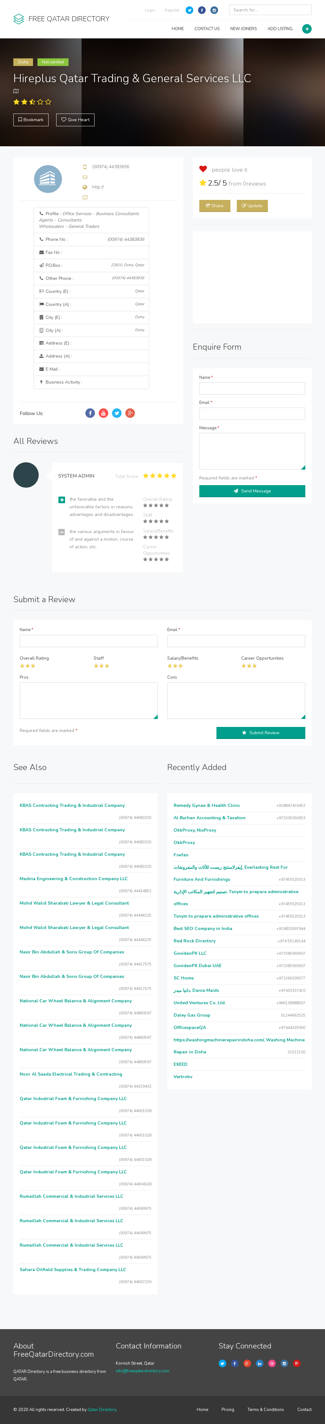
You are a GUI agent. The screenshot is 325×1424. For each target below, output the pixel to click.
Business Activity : (63, 382)
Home (202, 1410)
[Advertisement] (252, 277)
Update (255, 206)
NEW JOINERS (243, 29)
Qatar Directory (102, 1410)
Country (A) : (94, 304)
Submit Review (264, 733)
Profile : (89, 220)
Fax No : (53, 252)
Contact (304, 1410)
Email (205, 402)
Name (206, 377)
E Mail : (52, 369)
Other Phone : (94, 278)
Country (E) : (94, 291)
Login (150, 10)
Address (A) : (58, 356)
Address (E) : (57, 343)
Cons (172, 677)
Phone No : (94, 239)
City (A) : (94, 330)
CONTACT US (207, 29)
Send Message (256, 491)
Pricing (228, 1410)
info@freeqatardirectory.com (142, 1371)
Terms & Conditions (266, 1410)
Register (172, 10)
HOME (178, 29)
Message (209, 428)
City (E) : (94, 317)
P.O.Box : (94, 265)
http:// (98, 187)
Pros (24, 677)
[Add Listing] (307, 29)
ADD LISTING (280, 29)
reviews (254, 184)
